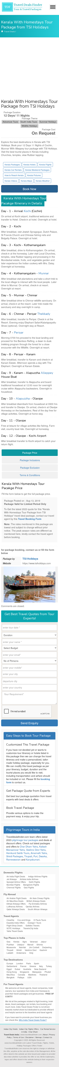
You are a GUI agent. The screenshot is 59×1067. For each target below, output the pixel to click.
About (45, 1035)
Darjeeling (47, 947)
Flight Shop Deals (14, 925)
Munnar (44, 273)
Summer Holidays (47, 121)
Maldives (32, 974)
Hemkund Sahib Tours (17, 853)
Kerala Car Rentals (13, 169)
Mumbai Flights (13, 884)
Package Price (29, 452)
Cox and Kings (23, 920)
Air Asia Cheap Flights (39, 898)
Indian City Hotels (11, 1029)
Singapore (24, 971)
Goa (8, 941)
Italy (41, 966)
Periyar (18, 332)
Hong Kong (12, 971)
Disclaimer (29, 1037)
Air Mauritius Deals (15, 901)
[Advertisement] (29, 68)
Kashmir (43, 950)
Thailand (43, 974)
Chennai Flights (14, 887)
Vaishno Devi (31, 950)
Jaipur (43, 941)
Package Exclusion (30, 467)
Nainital (22, 947)
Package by (9, 558)
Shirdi (19, 950)
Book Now (29, 189)
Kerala (16, 941)
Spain (36, 963)
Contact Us (47, 1037)
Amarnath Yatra (39, 853)
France (23, 966)
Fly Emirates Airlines (38, 903)
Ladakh (10, 952)
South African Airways (37, 909)
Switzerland (12, 966)
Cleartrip (10, 920)
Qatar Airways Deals (16, 909)
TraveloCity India (30, 928)
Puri (35, 856)
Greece (33, 966)
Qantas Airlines (32, 906)
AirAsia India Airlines (29, 879)
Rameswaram (13, 859)
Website (7, 563)
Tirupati (28, 856)
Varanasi (34, 941)
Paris (28, 963)
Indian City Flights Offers (29, 1029)
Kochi (27, 211)
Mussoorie (11, 947)
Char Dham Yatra (29, 846)
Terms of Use (18, 1037)
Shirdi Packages (14, 856)
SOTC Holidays (13, 928)
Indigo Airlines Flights (37, 876)
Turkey (49, 966)
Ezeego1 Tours (34, 922)
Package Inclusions (30, 460)
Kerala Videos (11, 180)
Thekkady (43, 314)
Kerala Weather (43, 180)
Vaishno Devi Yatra (36, 849)
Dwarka (43, 856)
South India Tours (28, 121)
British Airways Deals (36, 901)
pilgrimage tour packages (25, 840)
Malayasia (36, 971)
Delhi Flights (34, 881)
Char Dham (33, 1032)
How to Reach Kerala (14, 175)
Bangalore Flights (31, 884)
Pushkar (10, 944)
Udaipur (20, 944)
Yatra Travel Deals (15, 931)
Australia (27, 969)
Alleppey (47, 373)
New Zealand (40, 969)
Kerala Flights (45, 164)
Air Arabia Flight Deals (17, 898)
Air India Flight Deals (16, 876)
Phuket (48, 971)
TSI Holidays (30, 558)
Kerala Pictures (34, 175)
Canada (21, 974)
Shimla (40, 944)
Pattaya (21, 977)
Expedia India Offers (16, 922)
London (19, 963)
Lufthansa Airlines (15, 906)
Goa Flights (29, 887)
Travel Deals (9, 31)
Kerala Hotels (29, 164)
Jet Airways (12, 879)
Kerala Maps (26, 180)
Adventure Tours (10, 121)
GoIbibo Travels (32, 925)
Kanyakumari (32, 859)
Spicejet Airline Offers (16, 881)
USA (29, 977)
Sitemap (38, 1037)
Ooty (31, 952)
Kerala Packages (12, 164)
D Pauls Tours (40, 920)
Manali (30, 944)
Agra (24, 941)
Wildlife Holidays (29, 125)
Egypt (9, 969)
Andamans (21, 952)
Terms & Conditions (30, 475)
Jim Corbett (34, 947)
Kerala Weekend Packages (37, 169)
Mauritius (11, 974)
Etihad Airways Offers (16, 903)
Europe (10, 963)
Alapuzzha (23, 398)
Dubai (17, 969)
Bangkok (10, 977)
